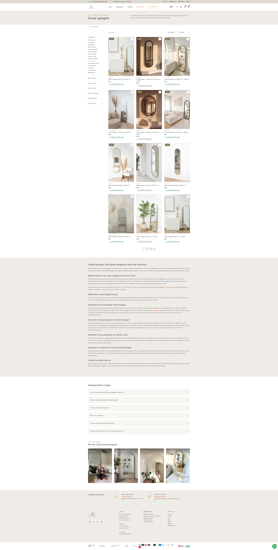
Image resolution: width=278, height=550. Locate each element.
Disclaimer (134, 546)
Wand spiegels (91, 72)
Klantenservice (173, 1)
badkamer (124, 289)
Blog (169, 520)
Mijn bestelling (181, 1)
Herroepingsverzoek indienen (115, 546)
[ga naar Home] (88, 26)
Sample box (91, 68)
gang (105, 289)
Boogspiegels (91, 45)
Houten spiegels (92, 54)
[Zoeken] (177, 7)
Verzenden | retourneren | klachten (151, 516)
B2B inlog (170, 523)
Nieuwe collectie (92, 56)
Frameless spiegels (93, 49)
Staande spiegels (92, 70)
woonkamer (171, 287)
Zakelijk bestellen (153, 7)
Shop (169, 518)
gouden (92, 298)
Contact (188, 1)
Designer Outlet (92, 47)
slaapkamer (157, 310)
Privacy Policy (126, 546)
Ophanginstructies (147, 520)
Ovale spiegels (91, 61)
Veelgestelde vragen (148, 518)
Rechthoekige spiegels (93, 63)
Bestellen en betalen (148, 514)
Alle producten (91, 40)
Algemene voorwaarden (102, 546)
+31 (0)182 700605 (126, 497)
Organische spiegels (93, 58)
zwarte (98, 298)
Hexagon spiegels (92, 51)
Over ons (165, 1)
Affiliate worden (171, 525)
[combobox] (171, 7)
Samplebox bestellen (148, 522)
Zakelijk (169, 522)
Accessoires (91, 42)
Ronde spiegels (91, 65)
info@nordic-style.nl (160, 497)
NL (173, 6)
